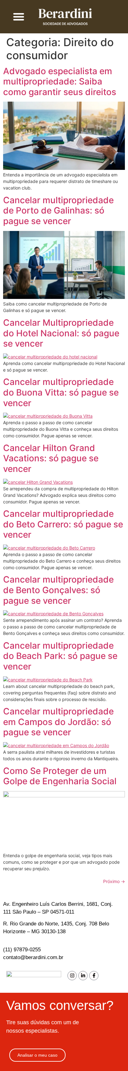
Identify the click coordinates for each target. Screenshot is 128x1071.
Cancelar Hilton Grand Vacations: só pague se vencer (50, 458)
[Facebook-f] (93, 975)
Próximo (114, 881)
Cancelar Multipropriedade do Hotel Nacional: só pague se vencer (61, 333)
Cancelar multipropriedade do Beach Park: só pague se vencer (60, 656)
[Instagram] (72, 975)
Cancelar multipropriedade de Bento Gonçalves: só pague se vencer (58, 590)
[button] (19, 17)
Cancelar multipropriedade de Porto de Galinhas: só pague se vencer (58, 210)
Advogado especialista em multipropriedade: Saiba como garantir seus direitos (59, 81)
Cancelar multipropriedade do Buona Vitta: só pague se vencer (61, 392)
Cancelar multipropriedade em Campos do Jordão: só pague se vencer (58, 721)
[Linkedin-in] (83, 975)
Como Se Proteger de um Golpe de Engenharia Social (60, 776)
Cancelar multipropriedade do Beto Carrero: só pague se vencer (63, 524)
